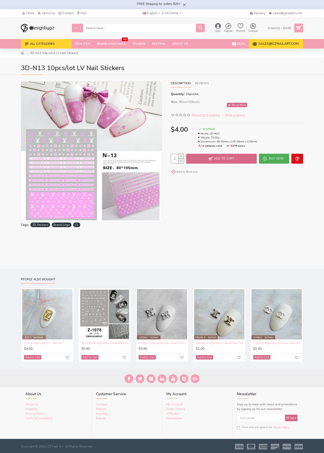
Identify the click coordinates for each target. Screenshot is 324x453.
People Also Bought (38, 279)
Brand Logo (62, 225)
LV (76, 225)
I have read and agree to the (265, 427)
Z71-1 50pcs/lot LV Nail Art (43, 343)
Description (181, 83)
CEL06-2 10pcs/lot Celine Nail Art (219, 343)
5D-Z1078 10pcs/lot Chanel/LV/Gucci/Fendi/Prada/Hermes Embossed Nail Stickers (105, 343)
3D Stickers (40, 225)
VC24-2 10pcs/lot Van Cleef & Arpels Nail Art (163, 343)
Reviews (202, 83)
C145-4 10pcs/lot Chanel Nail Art (276, 343)
